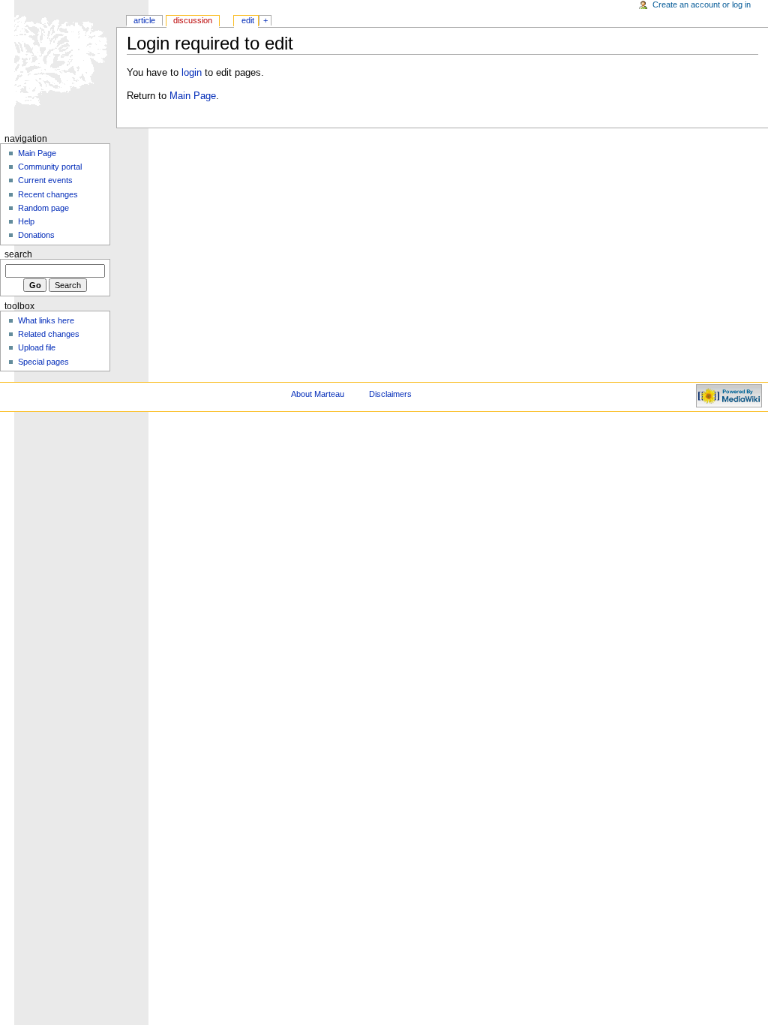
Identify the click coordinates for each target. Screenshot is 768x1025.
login (192, 73)
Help (26, 221)
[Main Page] (58, 58)
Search (18, 254)
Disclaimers (390, 393)
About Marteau (317, 393)
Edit (248, 20)
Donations (36, 234)
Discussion (192, 20)
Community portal (50, 166)
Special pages (43, 361)
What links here (46, 320)
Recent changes (48, 194)
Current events (45, 180)
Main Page (193, 96)
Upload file (37, 347)
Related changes (49, 333)
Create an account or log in (701, 4)
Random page (43, 207)
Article (144, 20)
